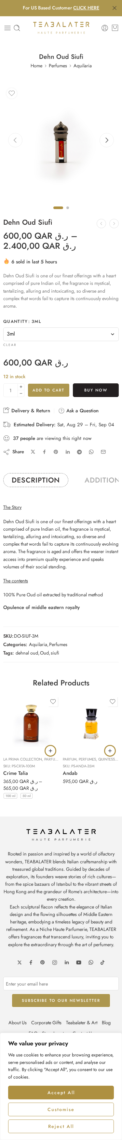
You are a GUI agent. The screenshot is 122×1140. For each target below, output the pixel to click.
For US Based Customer (61, 7)
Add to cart (48, 390)
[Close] (114, 8)
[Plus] (21, 386)
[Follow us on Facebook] (31, 962)
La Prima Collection (22, 759)
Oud (44, 652)
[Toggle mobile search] (16, 28)
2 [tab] (67, 213)
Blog (106, 1022)
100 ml (10, 795)
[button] (110, 751)
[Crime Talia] (31, 723)
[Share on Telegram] (79, 452)
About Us (17, 1022)
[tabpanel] (61, 144)
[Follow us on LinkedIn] (66, 962)
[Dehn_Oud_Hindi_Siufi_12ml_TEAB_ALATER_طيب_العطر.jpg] (61, 142)
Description (36, 480)
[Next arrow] (107, 140)
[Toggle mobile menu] (7, 28)
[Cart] (115, 28)
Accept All (61, 1092)
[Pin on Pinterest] (56, 452)
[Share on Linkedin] (67, 452)
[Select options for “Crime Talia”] (50, 751)
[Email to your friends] (103, 452)
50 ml (26, 795)
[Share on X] (33, 451)
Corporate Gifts (46, 1022)
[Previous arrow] (15, 140)
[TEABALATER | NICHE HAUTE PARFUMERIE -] (61, 27)
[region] (61, 1086)
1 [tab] (58, 213)
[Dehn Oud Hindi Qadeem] (101, 223)
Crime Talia (15, 773)
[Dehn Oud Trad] (114, 223)
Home (36, 65)
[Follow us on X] (19, 962)
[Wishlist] (12, 93)
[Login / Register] (105, 28)
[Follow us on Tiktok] (102, 962)
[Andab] (91, 723)
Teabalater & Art (81, 1022)
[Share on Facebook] (44, 451)
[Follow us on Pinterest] (42, 962)
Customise (61, 1109)
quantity (22, 322)
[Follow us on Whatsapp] (91, 962)
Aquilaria (83, 65)
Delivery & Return (30, 410)
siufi (55, 652)
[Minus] (21, 393)
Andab (70, 773)
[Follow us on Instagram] (55, 962)
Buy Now (95, 390)
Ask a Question (82, 410)
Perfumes (58, 65)
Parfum (51, 759)
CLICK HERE (86, 7)
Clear (10, 344)
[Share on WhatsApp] (91, 452)
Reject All (61, 1126)
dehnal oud (27, 652)
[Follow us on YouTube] (79, 962)
